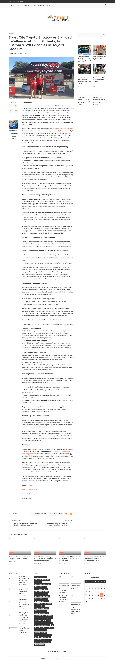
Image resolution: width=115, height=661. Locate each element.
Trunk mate (43, 637)
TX (49, 637)
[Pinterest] (11, 111)
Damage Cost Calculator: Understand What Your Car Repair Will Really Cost (24, 602)
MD (51, 622)
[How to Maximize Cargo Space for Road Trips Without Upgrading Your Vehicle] (95, 546)
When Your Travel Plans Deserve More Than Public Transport (99, 58)
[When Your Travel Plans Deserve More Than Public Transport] (99, 50)
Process (51, 627)
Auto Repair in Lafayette (41, 594)
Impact (45, 620)
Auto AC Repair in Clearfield (42, 579)
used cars (48, 639)
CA (47, 601)
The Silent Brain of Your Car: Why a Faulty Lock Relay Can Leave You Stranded (70, 559)
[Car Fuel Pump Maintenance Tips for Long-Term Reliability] (13, 580)
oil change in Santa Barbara (42, 625)
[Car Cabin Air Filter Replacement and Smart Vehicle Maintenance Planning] (99, 69)
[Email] (16, 111)
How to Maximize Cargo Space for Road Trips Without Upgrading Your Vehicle (94, 559)
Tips (36, 637)
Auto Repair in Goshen (41, 589)
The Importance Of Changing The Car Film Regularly (76, 587)
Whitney (13, 53)
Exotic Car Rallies (39, 618)
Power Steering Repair (41, 627)
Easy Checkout (39, 615)
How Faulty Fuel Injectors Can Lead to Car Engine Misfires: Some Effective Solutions (99, 101)
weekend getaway (39, 644)
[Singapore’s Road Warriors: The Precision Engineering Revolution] (64, 580)
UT (36, 642)
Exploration (38, 620)
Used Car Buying (39, 639)
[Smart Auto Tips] (57, 18)
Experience (49, 618)
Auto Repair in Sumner (41, 598)
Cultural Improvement (40, 610)
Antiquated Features (40, 577)
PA (52, 625)
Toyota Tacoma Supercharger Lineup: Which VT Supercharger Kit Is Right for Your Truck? (84, 101)
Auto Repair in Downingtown (42, 584)
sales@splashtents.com (30, 489)
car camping (47, 603)
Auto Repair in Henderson (41, 591)
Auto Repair (38, 582)
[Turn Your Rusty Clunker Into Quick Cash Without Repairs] (13, 592)
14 (98, 592)
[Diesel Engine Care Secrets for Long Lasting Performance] (13, 630)
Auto (11, 33)
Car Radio (37, 606)
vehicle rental (42, 642)
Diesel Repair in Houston (41, 613)
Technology (48, 634)
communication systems (41, 608)
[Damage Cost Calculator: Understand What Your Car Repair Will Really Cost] (13, 604)
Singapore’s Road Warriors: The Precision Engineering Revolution (64, 589)
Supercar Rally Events (40, 632)
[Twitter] (16, 106)
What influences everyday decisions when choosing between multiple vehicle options (45, 559)
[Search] (105, 5)
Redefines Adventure (40, 630)
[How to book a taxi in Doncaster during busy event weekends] (20, 546)
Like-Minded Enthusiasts (41, 622)
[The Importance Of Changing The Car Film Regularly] (76, 580)
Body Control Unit (39, 601)
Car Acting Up (38, 603)
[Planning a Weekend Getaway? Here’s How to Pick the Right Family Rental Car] (84, 50)
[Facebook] (11, 106)
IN (49, 620)
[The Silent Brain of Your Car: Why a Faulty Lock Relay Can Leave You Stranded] (70, 546)
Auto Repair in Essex (40, 586)
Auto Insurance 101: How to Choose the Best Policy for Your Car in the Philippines (13, 134)
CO (43, 606)
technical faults (39, 634)
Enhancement (48, 615)
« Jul (85, 608)
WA (49, 642)
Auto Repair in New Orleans (42, 596)
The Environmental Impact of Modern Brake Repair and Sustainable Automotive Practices (84, 79)
